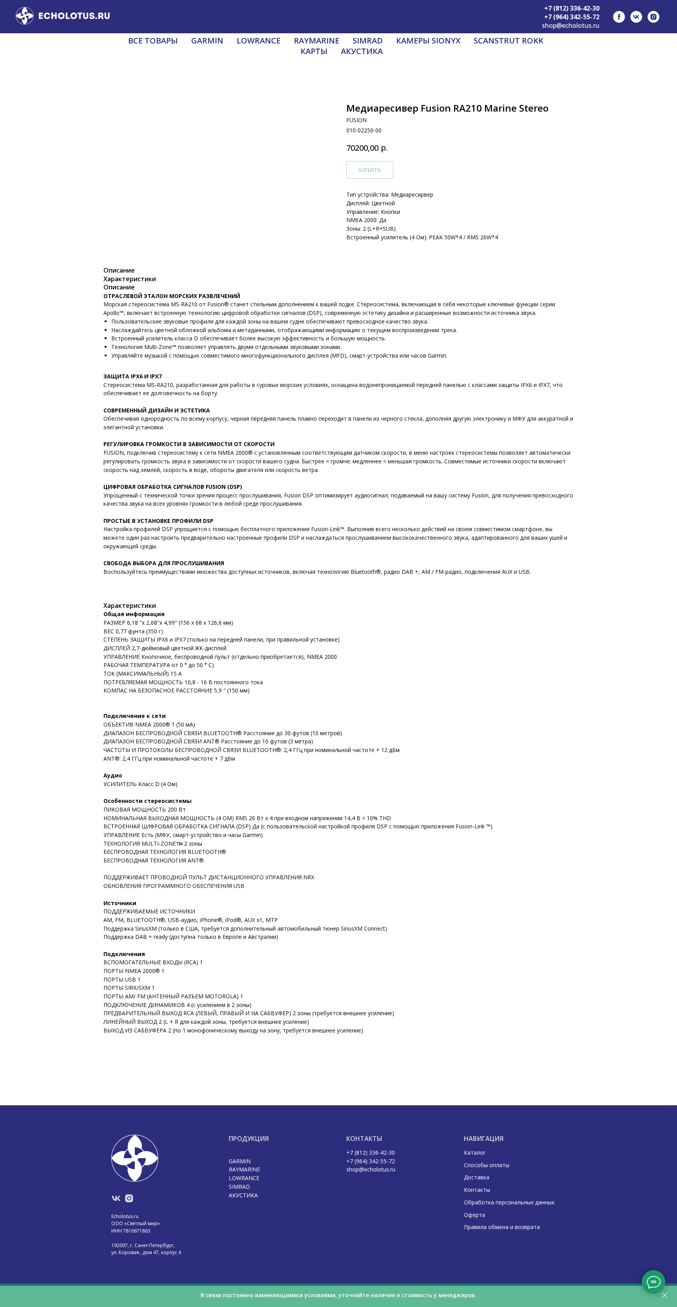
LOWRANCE (259, 40)
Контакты (477, 1189)
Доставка (476, 1177)
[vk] (636, 17)
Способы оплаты (486, 1165)
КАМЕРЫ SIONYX (428, 40)
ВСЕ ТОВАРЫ (153, 40)
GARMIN (207, 40)
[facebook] (619, 17)
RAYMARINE (316, 40)
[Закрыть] (664, 1295)
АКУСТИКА (362, 51)
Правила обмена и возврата (502, 1227)
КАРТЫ (314, 51)
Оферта (474, 1214)
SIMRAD (368, 40)
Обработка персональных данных (509, 1202)
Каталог (475, 1152)
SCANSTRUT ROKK (508, 40)
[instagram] (653, 17)
